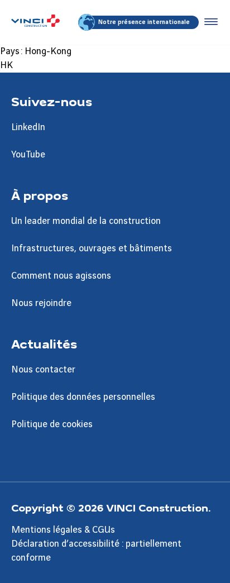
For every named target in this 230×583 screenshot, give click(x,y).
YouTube (28, 155)
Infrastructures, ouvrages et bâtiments (91, 248)
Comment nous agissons (61, 276)
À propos (39, 195)
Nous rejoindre (41, 303)
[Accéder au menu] (209, 22)
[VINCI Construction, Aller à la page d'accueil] (35, 22)
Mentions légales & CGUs (63, 530)
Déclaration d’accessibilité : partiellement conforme (96, 551)
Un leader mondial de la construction (86, 221)
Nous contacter (43, 370)
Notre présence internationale (144, 22)
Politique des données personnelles (83, 397)
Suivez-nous (51, 101)
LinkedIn (28, 127)
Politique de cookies (52, 424)
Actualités (44, 343)
